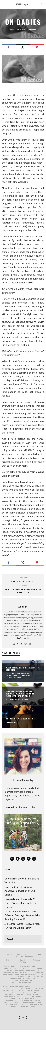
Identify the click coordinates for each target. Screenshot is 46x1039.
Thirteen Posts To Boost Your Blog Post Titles (23, 591)
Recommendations (24, 956)
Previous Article (23, 577)
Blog (30, 954)
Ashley (12, 29)
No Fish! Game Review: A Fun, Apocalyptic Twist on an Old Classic (20, 891)
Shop (39, 954)
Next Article (23, 586)
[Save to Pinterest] (37, 47)
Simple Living (21, 29)
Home (9, 954)
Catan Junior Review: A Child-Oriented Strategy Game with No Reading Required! (22, 915)
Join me (8, 807)
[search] (38, 939)
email (5, 554)
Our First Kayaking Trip (23, 581)
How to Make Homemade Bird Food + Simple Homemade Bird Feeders (20, 903)
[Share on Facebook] (9, 47)
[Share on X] (23, 47)
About (20, 954)
